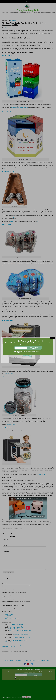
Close (52, 338)
